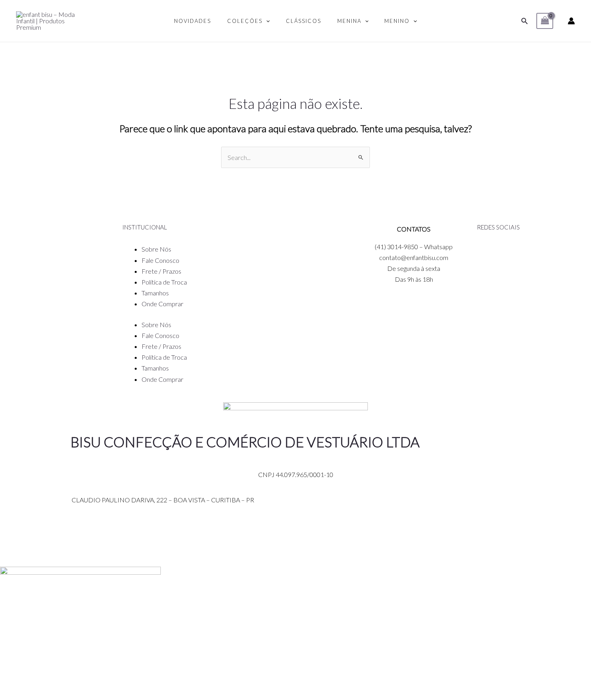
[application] (266, 21)
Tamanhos (155, 293)
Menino (397, 21)
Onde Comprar (162, 303)
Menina (349, 21)
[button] (524, 21)
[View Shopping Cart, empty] (544, 21)
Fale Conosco (160, 260)
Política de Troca (164, 282)
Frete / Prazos (161, 271)
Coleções (245, 21)
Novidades (192, 21)
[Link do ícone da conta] (571, 21)
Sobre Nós (156, 249)
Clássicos (303, 21)
